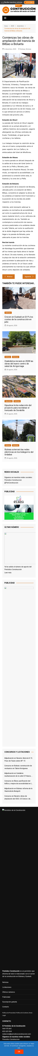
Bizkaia (22, 49)
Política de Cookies (22, 1013)
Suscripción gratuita (9, 1002)
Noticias (28, 49)
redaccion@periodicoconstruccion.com (16, 1034)
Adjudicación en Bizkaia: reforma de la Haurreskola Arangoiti (18, 789)
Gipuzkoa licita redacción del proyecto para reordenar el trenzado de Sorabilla (18, 408)
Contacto (5, 1007)
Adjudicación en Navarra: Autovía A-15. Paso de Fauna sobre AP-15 (18, 759)
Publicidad (6, 997)
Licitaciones (6, 987)
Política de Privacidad (8, 1013)
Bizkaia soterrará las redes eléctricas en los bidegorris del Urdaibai (19, 452)
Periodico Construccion (13, 480)
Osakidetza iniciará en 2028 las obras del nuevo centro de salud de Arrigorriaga (19, 363)
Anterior (10, 277)
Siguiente (28, 277)
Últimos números (8, 992)
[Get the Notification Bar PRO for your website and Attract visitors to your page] (2, 2)
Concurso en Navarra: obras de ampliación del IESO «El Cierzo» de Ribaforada (17, 797)
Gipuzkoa (9, 401)
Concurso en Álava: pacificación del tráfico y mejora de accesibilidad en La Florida (18, 782)
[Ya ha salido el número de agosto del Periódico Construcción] (19, 549)
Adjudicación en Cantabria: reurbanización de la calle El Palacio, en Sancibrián (18, 774)
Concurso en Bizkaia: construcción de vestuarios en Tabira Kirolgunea (18, 767)
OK (19, 1052)
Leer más (7, 573)
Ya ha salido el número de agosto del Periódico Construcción (18, 568)
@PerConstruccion (11, 483)
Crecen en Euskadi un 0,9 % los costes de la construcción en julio (19, 319)
